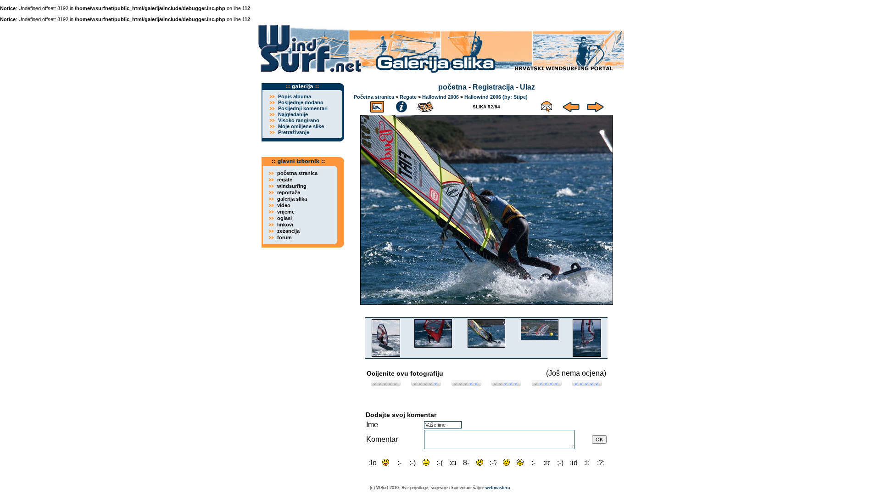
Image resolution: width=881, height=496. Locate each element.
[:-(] (439, 462)
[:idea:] (573, 462)
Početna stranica (374, 97)
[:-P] (385, 462)
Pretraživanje (293, 132)
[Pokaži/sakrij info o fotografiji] (401, 105)
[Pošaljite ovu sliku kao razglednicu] (546, 105)
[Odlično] (547, 384)
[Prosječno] (466, 384)
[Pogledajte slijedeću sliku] (595, 105)
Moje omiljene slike (301, 126)
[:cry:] (452, 462)
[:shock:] (520, 462)
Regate (408, 97)
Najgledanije (293, 114)
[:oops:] (506, 462)
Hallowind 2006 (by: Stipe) (496, 97)
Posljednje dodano (300, 102)
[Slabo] (426, 384)
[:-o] (479, 462)
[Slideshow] (426, 105)
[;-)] (560, 462)
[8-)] (466, 462)
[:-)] (412, 462)
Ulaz (527, 87)
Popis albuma (294, 96)
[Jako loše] (386, 384)
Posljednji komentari (303, 108)
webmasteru (497, 487)
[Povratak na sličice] (377, 105)
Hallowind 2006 (440, 97)
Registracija (493, 87)
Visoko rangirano (298, 120)
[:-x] (533, 462)
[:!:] (587, 462)
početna (452, 87)
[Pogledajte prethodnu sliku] (571, 105)
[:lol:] (372, 462)
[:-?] (493, 462)
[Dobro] (506, 384)
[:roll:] (546, 462)
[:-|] (426, 462)
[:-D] (399, 462)
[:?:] (600, 462)
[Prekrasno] (587, 384)
